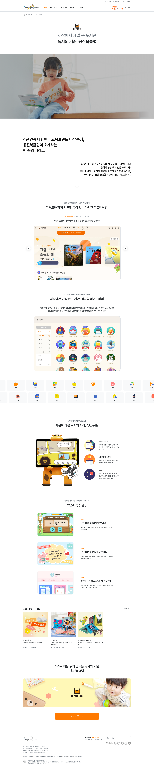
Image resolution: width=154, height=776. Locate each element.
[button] (125, 248)
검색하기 (125, 8)
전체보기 (126, 608)
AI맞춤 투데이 (69, 216)
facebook (115, 743)
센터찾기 (72, 7)
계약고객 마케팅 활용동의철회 (54, 756)
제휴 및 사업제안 (78, 756)
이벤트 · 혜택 (63, 7)
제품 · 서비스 (53, 7)
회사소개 (107, 1)
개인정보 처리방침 (27, 756)
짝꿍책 (87, 216)
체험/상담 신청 (77, 716)
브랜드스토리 (31, 14)
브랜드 (45, 7)
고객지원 (80, 7)
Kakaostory (122, 743)
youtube (118, 743)
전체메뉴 (129, 8)
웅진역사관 (109, 743)
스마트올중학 (125, 1)
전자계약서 (42, 756)
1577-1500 (95, 737)
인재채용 (70, 756)
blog (125, 743)
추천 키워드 (79, 216)
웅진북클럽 (39, 14)
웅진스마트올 (116, 1)
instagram (129, 743)
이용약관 (35, 756)
